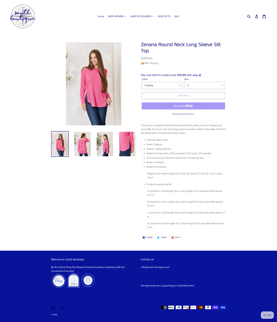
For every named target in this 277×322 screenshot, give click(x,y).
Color (144, 79)
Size (186, 79)
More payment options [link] (183, 113)
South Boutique (64, 314)
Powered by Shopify (80, 314)
